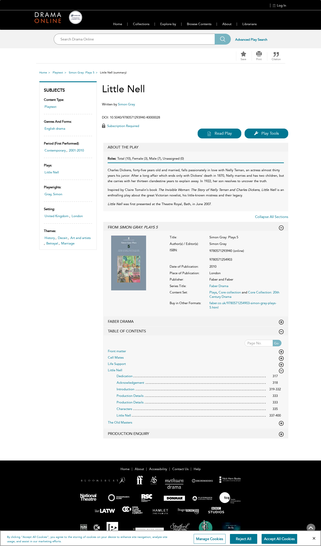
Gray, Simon (53, 194)
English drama (55, 129)
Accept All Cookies (279, 539)
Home (117, 24)
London (77, 216)
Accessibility (158, 469)
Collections (141, 24)
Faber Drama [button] (121, 321)
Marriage (67, 243)
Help (197, 469)
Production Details (130, 396)
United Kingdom (57, 216)
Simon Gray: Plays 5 (81, 72)
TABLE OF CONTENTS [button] (127, 331)
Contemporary (55, 150)
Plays (213, 292)
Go (276, 343)
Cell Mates (116, 357)
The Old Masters (120, 422)
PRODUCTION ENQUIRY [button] (128, 433)
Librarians (249, 24)
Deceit (62, 238)
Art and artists (80, 238)
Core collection (230, 292)
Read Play (223, 133)
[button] (259, 56)
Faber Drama (218, 286)
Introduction (125, 389)
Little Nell (52, 172)
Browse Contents (199, 24)
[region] (160, 538)
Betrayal (52, 243)
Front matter (117, 351)
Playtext (58, 72)
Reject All (243, 539)
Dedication (125, 376)
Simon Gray (126, 104)
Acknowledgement (130, 383)
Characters (124, 409)
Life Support (117, 364)
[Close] (314, 538)
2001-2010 (76, 150)
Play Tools (270, 133)
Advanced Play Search (251, 40)
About (226, 24)
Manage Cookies (209, 539)
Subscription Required (122, 126)
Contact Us (180, 469)
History (50, 238)
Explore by (168, 24)
